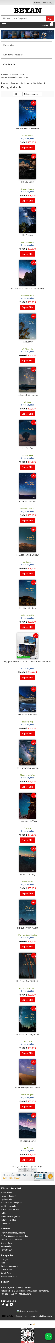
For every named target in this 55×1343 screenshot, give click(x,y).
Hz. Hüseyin (27, 341)
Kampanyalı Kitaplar (13, 54)
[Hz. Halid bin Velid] (27, 474)
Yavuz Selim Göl (27, 295)
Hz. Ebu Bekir (27, 181)
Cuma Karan (27, 135)
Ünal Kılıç (27, 828)
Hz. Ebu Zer (27, 448)
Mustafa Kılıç (27, 722)
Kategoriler (8, 45)
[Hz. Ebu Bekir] (27, 155)
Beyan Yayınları (27, 138)
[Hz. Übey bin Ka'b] (27, 581)
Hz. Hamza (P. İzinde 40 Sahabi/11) (27, 288)
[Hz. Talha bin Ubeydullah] (27, 1007)
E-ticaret (23, 1324)
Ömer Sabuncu (27, 189)
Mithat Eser (27, 1041)
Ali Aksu (27, 402)
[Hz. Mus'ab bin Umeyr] (27, 368)
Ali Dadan (27, 562)
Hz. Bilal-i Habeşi (27, 874)
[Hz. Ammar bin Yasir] (27, 794)
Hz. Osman (27, 235)
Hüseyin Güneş (27, 242)
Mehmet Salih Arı (27, 508)
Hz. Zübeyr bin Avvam (27, 927)
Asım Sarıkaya (27, 881)
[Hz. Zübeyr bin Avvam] (27, 901)
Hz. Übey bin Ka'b (27, 608)
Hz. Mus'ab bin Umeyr (27, 395)
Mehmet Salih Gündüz (27, 935)
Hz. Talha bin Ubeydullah (27, 1034)
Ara (50, 19)
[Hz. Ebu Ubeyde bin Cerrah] (27, 1061)
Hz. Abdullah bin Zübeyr (27, 554)
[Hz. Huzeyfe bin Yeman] (27, 741)
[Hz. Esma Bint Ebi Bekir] (27, 954)
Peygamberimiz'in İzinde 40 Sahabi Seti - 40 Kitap (27, 661)
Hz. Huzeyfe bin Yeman (27, 768)
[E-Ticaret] (32, 1324)
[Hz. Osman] (27, 208)
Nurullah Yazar (27, 455)
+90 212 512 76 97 (9, 1294)
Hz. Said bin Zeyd (27, 1140)
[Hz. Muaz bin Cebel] (27, 688)
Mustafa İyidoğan (27, 775)
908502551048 (25, 1294)
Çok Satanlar (9, 64)
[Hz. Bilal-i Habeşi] (27, 847)
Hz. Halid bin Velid (27, 501)
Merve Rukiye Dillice (27, 988)
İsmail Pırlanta (27, 1148)
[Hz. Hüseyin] (27, 315)
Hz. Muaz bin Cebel (27, 714)
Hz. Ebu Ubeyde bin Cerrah (27, 1087)
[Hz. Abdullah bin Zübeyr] (27, 528)
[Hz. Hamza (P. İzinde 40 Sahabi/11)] (27, 261)
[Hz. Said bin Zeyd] (27, 1114)
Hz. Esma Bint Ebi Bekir (27, 981)
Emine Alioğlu (27, 349)
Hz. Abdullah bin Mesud (27, 128)
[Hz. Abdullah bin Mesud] (27, 102)
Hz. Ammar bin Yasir (27, 821)
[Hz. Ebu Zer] (27, 421)
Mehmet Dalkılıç (27, 615)
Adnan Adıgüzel (27, 1095)
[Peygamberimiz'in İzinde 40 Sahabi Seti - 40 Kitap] (27, 634)
